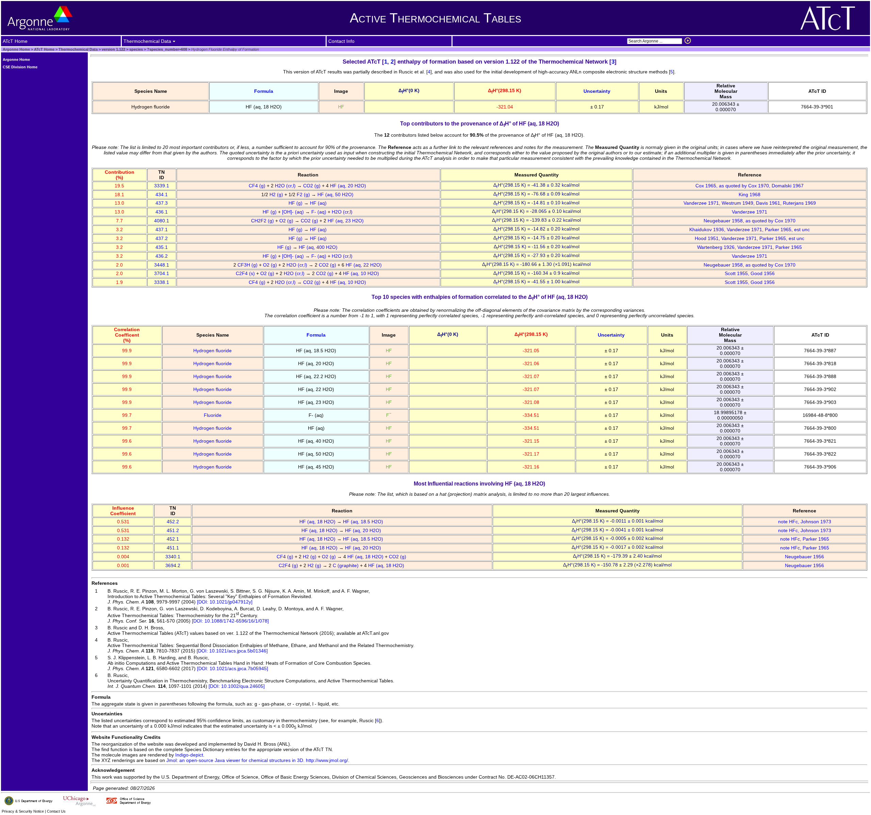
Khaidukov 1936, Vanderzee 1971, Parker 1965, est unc (749, 229)
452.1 (173, 539)
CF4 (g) (258, 185)
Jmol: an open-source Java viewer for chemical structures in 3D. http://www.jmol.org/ (257, 760)
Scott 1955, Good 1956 (750, 273)
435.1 (161, 247)
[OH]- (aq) (293, 212)
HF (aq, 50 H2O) (336, 194)
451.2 (173, 530)
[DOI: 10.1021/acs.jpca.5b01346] (232, 650)
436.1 (161, 212)
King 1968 (749, 194)
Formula (263, 91)
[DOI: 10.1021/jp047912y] (224, 602)
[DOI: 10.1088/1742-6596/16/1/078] (230, 621)
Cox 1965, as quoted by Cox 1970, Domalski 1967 (749, 185)
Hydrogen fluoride (212, 350)
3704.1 (161, 273)
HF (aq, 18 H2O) (318, 521)
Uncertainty (597, 91)
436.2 (161, 256)
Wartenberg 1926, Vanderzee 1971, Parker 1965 (749, 247)
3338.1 (161, 282)
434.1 (161, 194)
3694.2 (172, 565)
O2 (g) (287, 220)
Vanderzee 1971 (749, 212)
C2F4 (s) (246, 273)
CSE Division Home (20, 67)
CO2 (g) (312, 185)
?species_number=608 (166, 49)
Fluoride (212, 415)
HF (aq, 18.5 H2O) (363, 521)
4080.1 (161, 220)
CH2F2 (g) (263, 220)
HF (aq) (319, 203)
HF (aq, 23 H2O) (346, 220)
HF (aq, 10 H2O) (361, 273)
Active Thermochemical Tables (435, 18)
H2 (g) (276, 194)
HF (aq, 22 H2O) (364, 265)
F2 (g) (304, 194)
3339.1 (161, 185)
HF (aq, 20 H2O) (348, 185)
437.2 (161, 238)
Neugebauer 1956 (804, 556)
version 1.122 (113, 49)
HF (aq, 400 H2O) (319, 247)
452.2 (173, 521)
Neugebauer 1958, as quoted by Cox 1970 (749, 220)
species (135, 49)
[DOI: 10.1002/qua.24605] (237, 686)
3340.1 (172, 556)
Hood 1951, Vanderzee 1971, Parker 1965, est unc (749, 238)
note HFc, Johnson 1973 (804, 521)
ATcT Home (44, 49)
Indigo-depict (189, 755)
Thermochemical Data (78, 49)
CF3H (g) (248, 265)
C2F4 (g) (289, 565)
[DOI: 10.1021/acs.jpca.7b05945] (232, 668)
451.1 (173, 547)
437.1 (161, 229)
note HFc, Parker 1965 (804, 539)
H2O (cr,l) (286, 185)
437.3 (161, 203)
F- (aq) (319, 212)
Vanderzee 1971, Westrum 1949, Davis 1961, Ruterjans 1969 (750, 203)
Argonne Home (16, 49)
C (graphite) (346, 565)
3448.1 (161, 265)
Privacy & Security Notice (23, 811)
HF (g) (296, 203)
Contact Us (56, 811)
